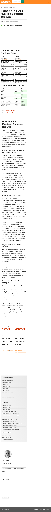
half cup (8, 350)
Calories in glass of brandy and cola (9, 425)
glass (3, 350)
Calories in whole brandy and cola (9, 421)
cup (5, 350)
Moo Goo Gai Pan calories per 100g (9, 411)
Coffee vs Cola (5, 388)
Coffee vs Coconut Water (7, 380)
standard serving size (21, 350)
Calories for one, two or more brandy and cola (12, 423)
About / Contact (42, 509)
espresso (11, 350)
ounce (16, 350)
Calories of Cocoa (6, 407)
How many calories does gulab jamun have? (11, 415)
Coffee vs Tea (5, 384)
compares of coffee (9, 392)
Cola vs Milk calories (6, 437)
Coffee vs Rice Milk (6, 386)
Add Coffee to (9, 110)
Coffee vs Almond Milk (6, 382)
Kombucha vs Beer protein (7, 439)
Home (2, 7)
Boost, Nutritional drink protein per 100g (10, 413)
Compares (6, 7)
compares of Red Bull (9, 399)
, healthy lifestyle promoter (10, 21)
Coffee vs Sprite (5, 390)
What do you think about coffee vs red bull (9, 487)
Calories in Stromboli (6, 409)
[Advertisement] (11, 37)
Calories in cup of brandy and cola (9, 427)
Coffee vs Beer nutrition (7, 435)
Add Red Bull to (9, 112)
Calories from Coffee (6, 405)
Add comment (6, 497)
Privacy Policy (36, 509)
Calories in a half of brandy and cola (9, 419)
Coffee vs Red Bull (12, 7)
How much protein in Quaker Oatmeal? (10, 429)
